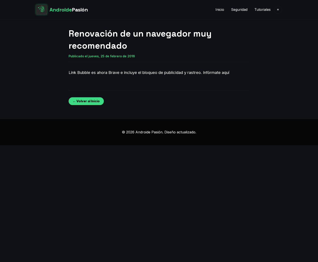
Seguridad (239, 9)
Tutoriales (262, 9)
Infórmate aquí (216, 72)
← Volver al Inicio (86, 101)
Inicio (219, 9)
